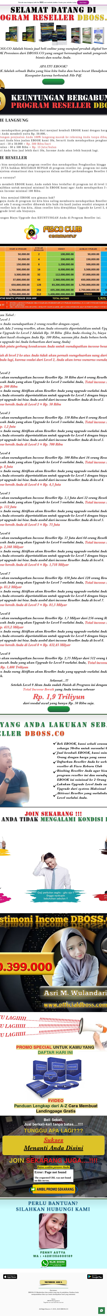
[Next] (96, 963)
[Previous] (11, 963)
